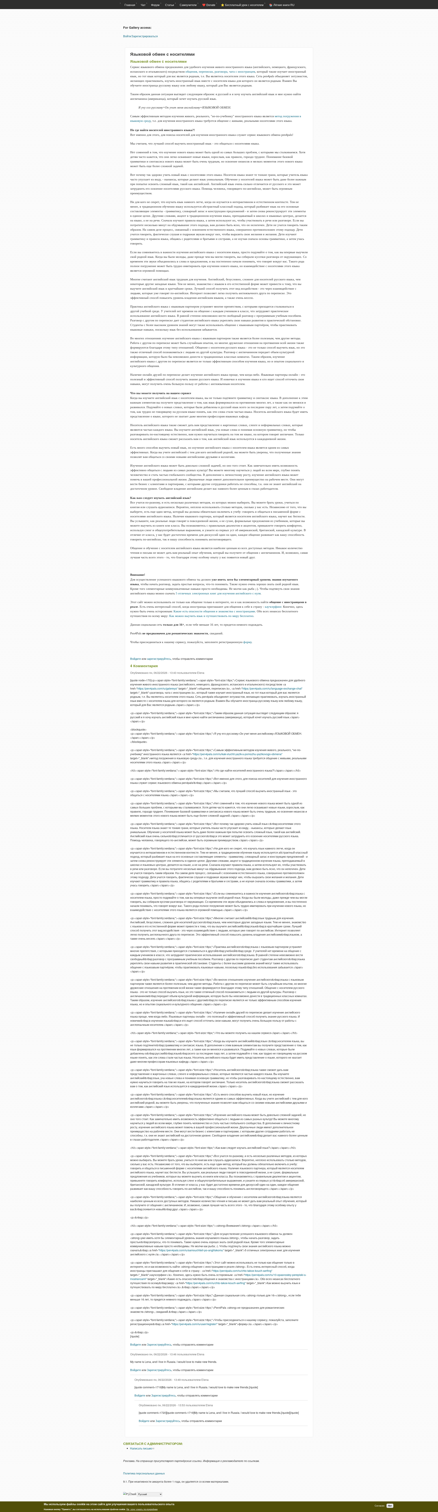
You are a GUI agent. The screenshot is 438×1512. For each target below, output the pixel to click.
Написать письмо (142, 1448)
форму (247, 642)
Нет (390, 1505)
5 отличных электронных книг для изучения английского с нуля (218, 593)
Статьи (169, 5)
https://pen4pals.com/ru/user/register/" (195, 1324)
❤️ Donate (208, 5)
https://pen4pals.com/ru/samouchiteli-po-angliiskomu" (191, 1250)
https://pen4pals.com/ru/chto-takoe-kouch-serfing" (242, 1271)
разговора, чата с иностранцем (235, 71)
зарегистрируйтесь (159, 659)
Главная (130, 5)
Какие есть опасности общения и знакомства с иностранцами (214, 611)
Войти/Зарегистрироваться (140, 36)
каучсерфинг (273, 606)
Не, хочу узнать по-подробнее (142, 1509)
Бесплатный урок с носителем (244, 5)
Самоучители (188, 5)
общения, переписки (199, 71)
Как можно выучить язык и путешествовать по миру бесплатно (211, 616)
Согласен (379, 1505)
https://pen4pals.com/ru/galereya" (157, 688)
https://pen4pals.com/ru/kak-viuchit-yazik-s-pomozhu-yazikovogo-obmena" (237, 754)
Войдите (135, 659)
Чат (143, 5)
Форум (155, 5)
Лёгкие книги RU (283, 5)
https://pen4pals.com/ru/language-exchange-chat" (272, 688)
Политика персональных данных (144, 1473)
